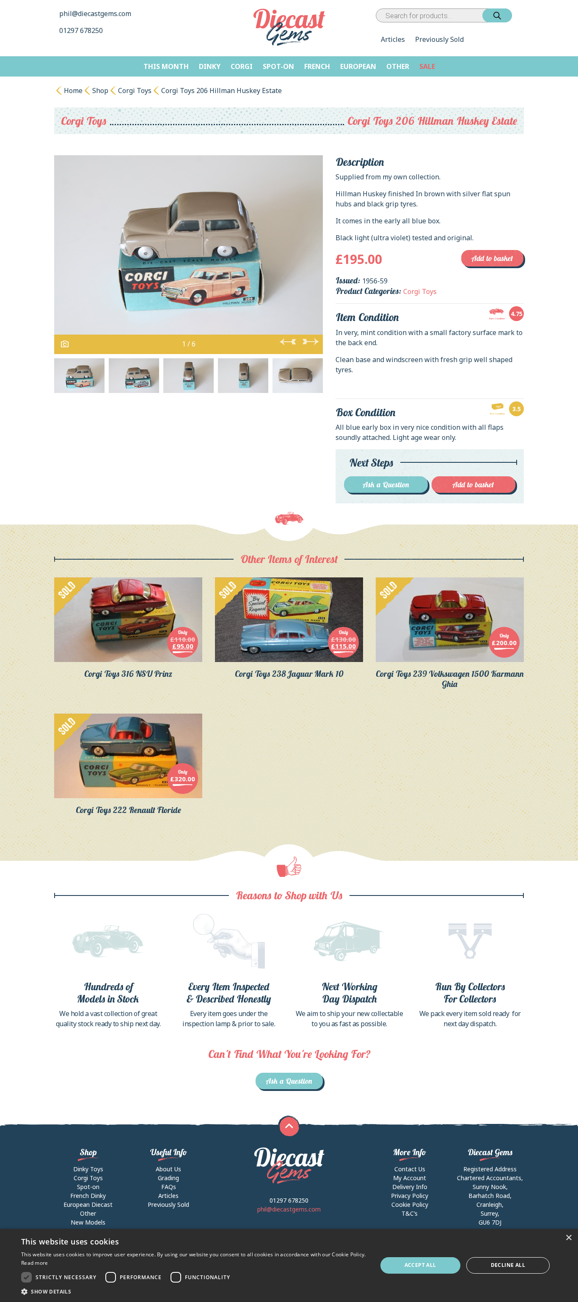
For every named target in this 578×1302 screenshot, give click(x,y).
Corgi (242, 66)
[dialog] (289, 1265)
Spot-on (278, 66)
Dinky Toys (88, 1169)
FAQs (168, 1187)
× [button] (568, 1238)
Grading (168, 1178)
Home (73, 90)
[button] (193, 1291)
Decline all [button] (508, 1265)
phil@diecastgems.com (95, 13)
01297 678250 (82, 30)
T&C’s (410, 1213)
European (358, 66)
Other (397, 66)
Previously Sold (439, 39)
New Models (88, 1222)
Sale (427, 66)
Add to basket (492, 258)
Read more (34, 1262)
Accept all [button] (420, 1265)
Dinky (209, 66)
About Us (168, 1169)
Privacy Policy (409, 1196)
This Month (166, 66)
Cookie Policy (409, 1204)
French (317, 66)
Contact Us (409, 1169)
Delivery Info (409, 1187)
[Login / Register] (513, 15)
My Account (409, 1178)
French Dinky (88, 1196)
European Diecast (88, 1204)
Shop (100, 90)
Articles (393, 39)
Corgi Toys (134, 90)
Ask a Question (386, 484)
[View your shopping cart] (519, 15)
